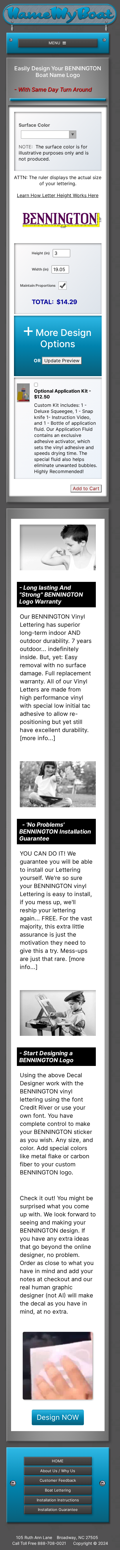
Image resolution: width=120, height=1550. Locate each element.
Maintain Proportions (38, 285)
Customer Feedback (58, 1480)
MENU (55, 43)
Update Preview (62, 360)
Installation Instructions (58, 1500)
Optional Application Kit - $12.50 (62, 394)
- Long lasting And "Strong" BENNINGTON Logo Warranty (51, 594)
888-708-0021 (52, 1543)
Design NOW (58, 1417)
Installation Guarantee (58, 1509)
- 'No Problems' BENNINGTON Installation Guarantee (55, 831)
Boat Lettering (58, 1490)
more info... (37, 738)
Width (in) (40, 269)
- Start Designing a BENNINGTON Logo (46, 1057)
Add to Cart (86, 488)
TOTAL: (43, 302)
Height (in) (41, 253)
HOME (57, 1461)
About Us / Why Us (57, 1470)
